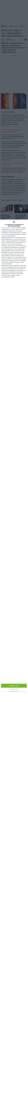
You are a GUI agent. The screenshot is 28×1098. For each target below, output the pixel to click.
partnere (9, 227)
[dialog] (14, 659)
